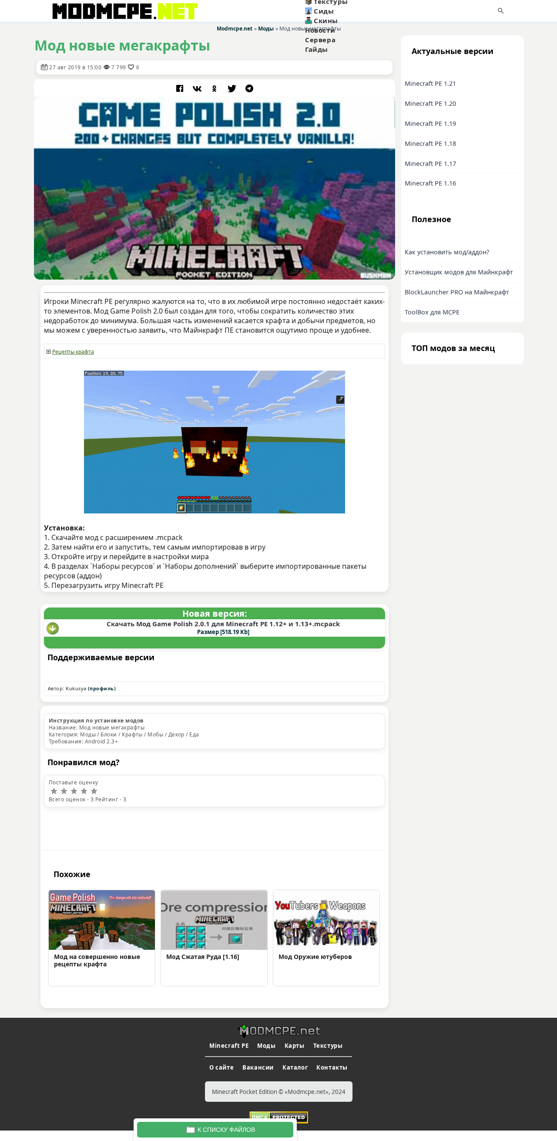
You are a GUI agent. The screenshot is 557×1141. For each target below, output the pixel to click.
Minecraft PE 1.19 (430, 123)
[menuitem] (347, 11)
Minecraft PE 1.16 (430, 183)
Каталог (295, 1067)
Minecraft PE (228, 1046)
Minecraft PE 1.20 (430, 103)
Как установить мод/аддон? (447, 252)
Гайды (316, 49)
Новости (320, 30)
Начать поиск (501, 10)
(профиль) (102, 688)
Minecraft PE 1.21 (430, 83)
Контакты (332, 1067)
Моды (266, 1046)
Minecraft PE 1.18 (430, 143)
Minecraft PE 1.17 (430, 163)
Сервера (320, 39)
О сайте (221, 1067)
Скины (326, 20)
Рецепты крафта (73, 351)
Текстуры (328, 1046)
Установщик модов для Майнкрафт (459, 272)
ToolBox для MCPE (432, 312)
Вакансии (258, 1067)
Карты (295, 1046)
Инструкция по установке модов (96, 720)
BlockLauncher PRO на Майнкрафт (457, 292)
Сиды (324, 11)
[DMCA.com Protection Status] (278, 1116)
